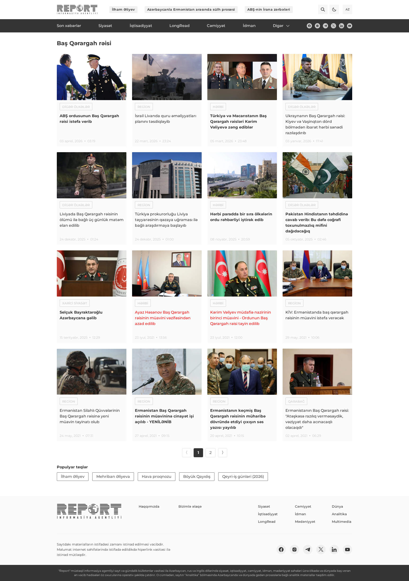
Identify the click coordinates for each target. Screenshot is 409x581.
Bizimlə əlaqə (190, 506)
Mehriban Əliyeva (113, 476)
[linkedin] (341, 25)
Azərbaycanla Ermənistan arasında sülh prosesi (191, 9)
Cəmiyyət (303, 506)
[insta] (317, 25)
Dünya (337, 506)
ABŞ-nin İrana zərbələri (268, 9)
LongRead (267, 521)
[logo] (77, 9)
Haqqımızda (149, 506)
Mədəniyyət (305, 521)
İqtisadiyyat (268, 514)
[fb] (309, 25)
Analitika (339, 514)
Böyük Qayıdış (196, 476)
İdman (300, 514)
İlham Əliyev (123, 9)
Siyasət (264, 506)
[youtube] (349, 25)
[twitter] (333, 25)
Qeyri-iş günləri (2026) (243, 476)
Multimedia (341, 521)
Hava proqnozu (156, 476)
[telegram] (325, 25)
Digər (278, 25)
